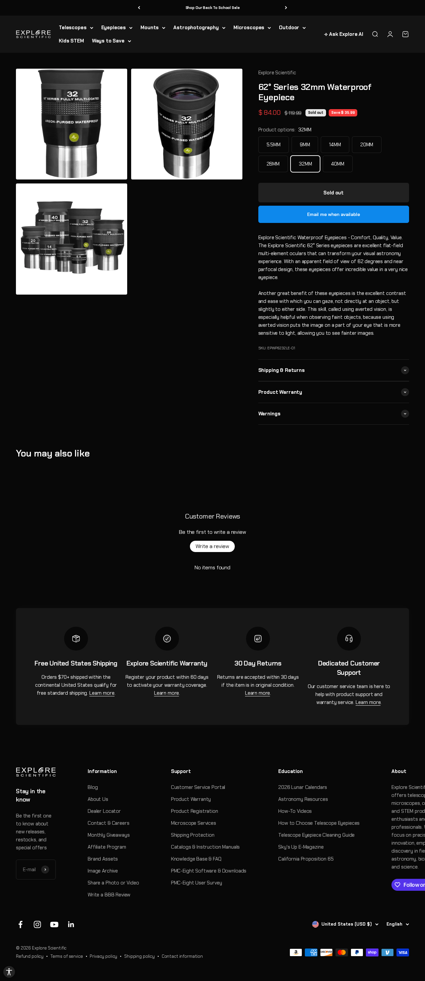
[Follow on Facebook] (20, 924)
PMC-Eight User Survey (196, 882)
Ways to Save (108, 40)
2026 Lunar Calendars (302, 787)
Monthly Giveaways (108, 835)
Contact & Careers (108, 823)
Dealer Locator (104, 811)
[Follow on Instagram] (37, 924)
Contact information (182, 956)
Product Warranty (191, 799)
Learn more (102, 693)
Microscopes (248, 27)
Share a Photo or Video (113, 882)
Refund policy (29, 956)
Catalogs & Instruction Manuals (205, 847)
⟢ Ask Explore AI (343, 34)
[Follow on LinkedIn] (71, 924)
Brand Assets (103, 859)
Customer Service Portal (198, 787)
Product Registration (194, 811)
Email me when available (333, 214)
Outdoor (289, 27)
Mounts (149, 27)
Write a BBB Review (109, 894)
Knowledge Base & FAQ (196, 859)
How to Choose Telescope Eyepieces (319, 823)
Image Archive (103, 871)
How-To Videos (295, 811)
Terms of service (66, 956)
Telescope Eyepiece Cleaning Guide (316, 835)
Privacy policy (103, 956)
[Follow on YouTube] (54, 924)
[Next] (286, 8)
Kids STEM (71, 40)
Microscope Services (193, 823)
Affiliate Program (107, 847)
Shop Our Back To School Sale (213, 7)
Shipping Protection (192, 835)
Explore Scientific (277, 72)
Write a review (212, 546)
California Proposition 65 (305, 859)
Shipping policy (139, 956)
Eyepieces (113, 27)
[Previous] (139, 8)
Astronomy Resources (303, 799)
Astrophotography (196, 27)
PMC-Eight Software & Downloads (209, 871)
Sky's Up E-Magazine (300, 847)
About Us (98, 799)
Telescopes (73, 27)
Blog (93, 787)
